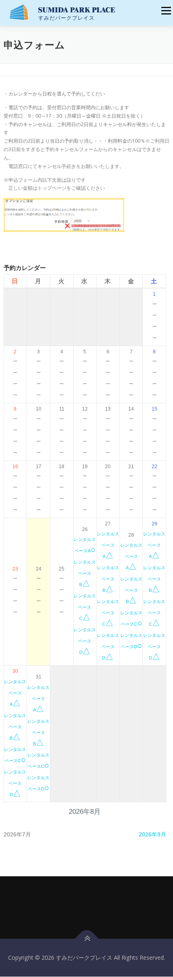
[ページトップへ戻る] (86, 939)
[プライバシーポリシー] (89, 914)
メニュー (166, 10)
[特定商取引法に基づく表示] (83, 914)
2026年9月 (152, 834)
